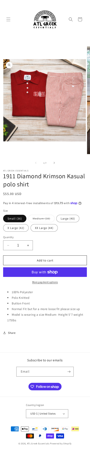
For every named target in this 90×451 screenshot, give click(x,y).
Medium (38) (44, 219)
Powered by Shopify (61, 443)
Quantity (8, 237)
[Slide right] (54, 162)
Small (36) (15, 218)
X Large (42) (16, 228)
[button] (8, 19)
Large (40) (68, 218)
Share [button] (12, 333)
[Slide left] (35, 162)
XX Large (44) (44, 228)
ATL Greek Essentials (38, 443)
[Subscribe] (68, 372)
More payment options (45, 282)
